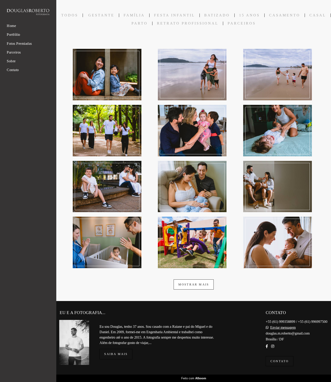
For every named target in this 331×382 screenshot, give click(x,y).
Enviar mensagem (283, 327)
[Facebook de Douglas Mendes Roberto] (267, 346)
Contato (13, 70)
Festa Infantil (174, 15)
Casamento (284, 15)
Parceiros (14, 52)
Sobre (11, 61)
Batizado (217, 15)
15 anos (249, 15)
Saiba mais (116, 354)
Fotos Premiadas (19, 43)
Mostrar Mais (193, 284)
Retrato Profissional (187, 23)
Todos (69, 15)
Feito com (193, 378)
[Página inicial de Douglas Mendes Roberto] (28, 12)
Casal (317, 15)
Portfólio (13, 34)
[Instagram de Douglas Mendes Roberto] (272, 346)
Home (11, 26)
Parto (139, 23)
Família (134, 15)
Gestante (101, 15)
